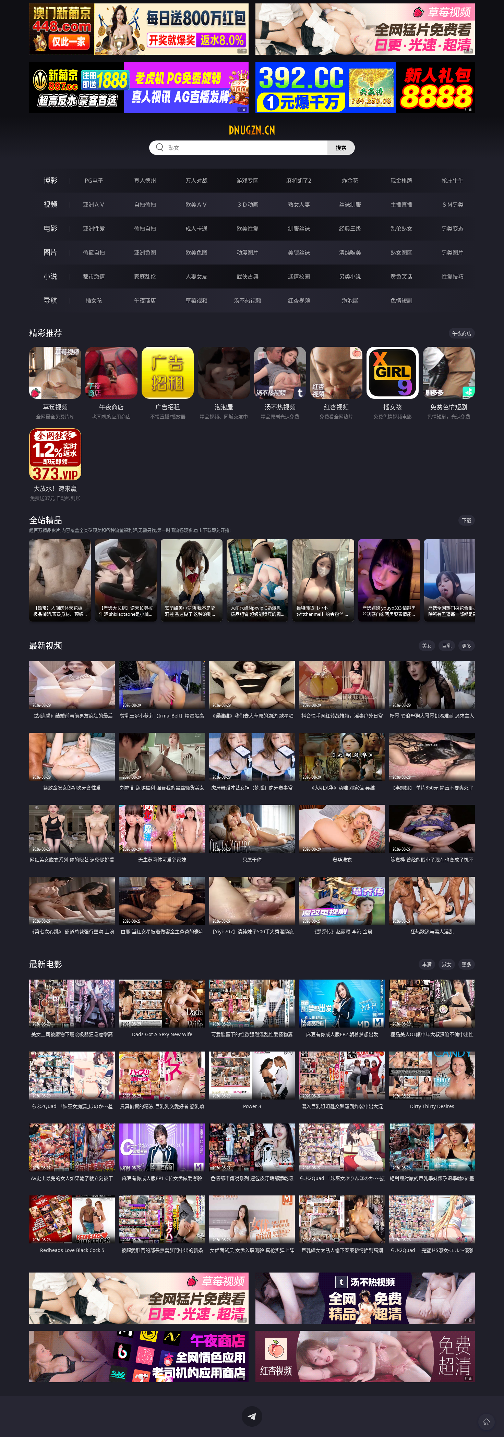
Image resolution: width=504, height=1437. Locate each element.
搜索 (341, 147)
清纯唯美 (350, 252)
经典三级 (350, 228)
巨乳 (447, 645)
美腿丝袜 (299, 252)
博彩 (50, 180)
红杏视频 (299, 300)
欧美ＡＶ (196, 204)
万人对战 (196, 180)
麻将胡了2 (298, 180)
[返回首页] (486, 1422)
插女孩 (94, 300)
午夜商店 (145, 300)
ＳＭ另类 (453, 204)
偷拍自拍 (145, 228)
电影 (50, 228)
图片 (50, 252)
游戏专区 (248, 180)
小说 (50, 276)
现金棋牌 (401, 180)
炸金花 (350, 180)
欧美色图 (196, 252)
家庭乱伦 (145, 276)
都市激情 (94, 276)
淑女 (447, 964)
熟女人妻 (299, 204)
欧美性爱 (248, 228)
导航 (50, 300)
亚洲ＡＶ (94, 204)
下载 (466, 520)
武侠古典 (248, 276)
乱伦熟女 (401, 228)
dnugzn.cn (252, 130)
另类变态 (453, 228)
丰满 (427, 964)
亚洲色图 (145, 252)
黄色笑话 (401, 276)
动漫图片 (248, 252)
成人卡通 (196, 228)
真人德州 (145, 180)
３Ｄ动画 (248, 204)
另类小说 (350, 276)
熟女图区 (401, 252)
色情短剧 (401, 300)
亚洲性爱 (94, 228)
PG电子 (94, 180)
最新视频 (45, 645)
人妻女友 (196, 276)
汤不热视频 (247, 300)
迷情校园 (299, 276)
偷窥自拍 (94, 252)
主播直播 (401, 204)
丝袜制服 (350, 204)
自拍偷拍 (145, 204)
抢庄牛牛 (453, 180)
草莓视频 (196, 300)
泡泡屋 (350, 300)
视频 (50, 204)
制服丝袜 (299, 228)
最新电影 (45, 964)
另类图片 (453, 252)
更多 (466, 645)
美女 (427, 645)
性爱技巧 (453, 276)
